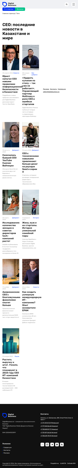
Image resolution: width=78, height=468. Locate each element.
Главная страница (8, 13)
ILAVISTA (63, 463)
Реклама (46, 89)
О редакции (62, 89)
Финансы (20, 9)
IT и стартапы (8, 9)
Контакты (53, 89)
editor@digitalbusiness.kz (51, 92)
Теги (18, 13)
